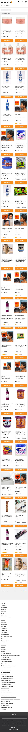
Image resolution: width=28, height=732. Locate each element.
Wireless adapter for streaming (7, 663)
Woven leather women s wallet (7, 678)
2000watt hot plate (5, 705)
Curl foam (3, 651)
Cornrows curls (4, 628)
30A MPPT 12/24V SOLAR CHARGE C (8, 697)
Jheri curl (3, 620)
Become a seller (5, 723)
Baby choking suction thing (6, 661)
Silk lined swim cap (5, 688)
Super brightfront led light (6, 695)
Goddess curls (4, 638)
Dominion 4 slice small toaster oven (8, 682)
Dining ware (3, 709)
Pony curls (3, 642)
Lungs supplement (5, 690)
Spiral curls (3, 626)
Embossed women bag (5, 701)
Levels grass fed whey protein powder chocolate (10, 699)
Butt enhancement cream (6, 617)
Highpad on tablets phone (6, 692)
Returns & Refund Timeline (20, 725)
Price (8, 10)
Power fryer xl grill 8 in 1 (6, 680)
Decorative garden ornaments (7, 703)
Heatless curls (4, 630)
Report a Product (14, 723)
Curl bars (3, 647)
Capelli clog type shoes (5, 672)
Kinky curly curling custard (6, 636)
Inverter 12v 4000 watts (6, 667)
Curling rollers (4, 624)
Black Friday (23, 723)
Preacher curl (3, 613)
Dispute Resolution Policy (7, 725)
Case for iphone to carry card (7, 686)
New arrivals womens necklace (7, 676)
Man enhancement (5, 634)
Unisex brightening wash (6, 684)
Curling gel (3, 649)
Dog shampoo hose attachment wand (8, 665)
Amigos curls (3, 609)
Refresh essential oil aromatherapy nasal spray (10, 655)
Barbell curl (3, 611)
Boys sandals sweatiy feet (6, 659)
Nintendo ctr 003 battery (6, 670)
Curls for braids (4, 632)
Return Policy (14, 727)
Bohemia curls (4, 615)
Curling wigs (3, 605)
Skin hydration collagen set (6, 707)
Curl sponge (3, 622)
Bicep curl (3, 603)
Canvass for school (5, 657)
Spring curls (3, 645)
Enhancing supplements (6, 653)
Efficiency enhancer (5, 640)
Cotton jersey (3, 674)
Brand (2, 10)
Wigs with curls (4, 607)
